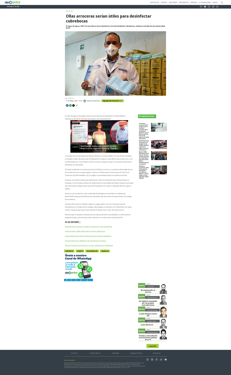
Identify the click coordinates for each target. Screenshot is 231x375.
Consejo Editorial (95, 353)
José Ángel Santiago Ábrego (152, 310)
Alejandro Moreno (152, 297)
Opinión (164, 2)
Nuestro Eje (69, 11)
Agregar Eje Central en (111, 101)
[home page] (12, 2)
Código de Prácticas (136, 353)
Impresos (194, 2)
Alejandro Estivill (151, 321)
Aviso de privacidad (69, 360)
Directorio (74, 353)
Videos (215, 2)
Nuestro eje (154, 2)
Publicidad (115, 353)
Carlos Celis (150, 286)
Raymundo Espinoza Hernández (152, 332)
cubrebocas (69, 251)
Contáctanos (157, 353)
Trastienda (173, 2)
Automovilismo (205, 2)
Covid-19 (80, 251)
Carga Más (152, 346)
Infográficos (184, 2)
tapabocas (105, 251)
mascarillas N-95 (92, 251)
